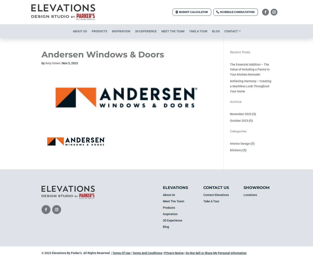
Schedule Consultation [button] (237, 12)
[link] (63, 19)
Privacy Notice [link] (174, 253)
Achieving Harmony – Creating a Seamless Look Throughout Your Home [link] (250, 86)
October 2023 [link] (239, 120)
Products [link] (99, 31)
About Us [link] (80, 31)
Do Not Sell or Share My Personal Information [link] (216, 253)
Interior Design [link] (240, 143)
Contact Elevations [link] (216, 195)
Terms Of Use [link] (121, 253)
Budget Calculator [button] (193, 12)
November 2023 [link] (240, 114)
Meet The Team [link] (172, 31)
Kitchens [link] (236, 150)
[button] (265, 12)
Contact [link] (231, 31)
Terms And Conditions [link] (147, 253)
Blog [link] (216, 31)
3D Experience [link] (146, 31)
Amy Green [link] (52, 63)
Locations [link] (250, 195)
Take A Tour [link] (198, 31)
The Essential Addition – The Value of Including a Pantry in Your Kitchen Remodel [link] (250, 69)
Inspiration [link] (121, 31)
